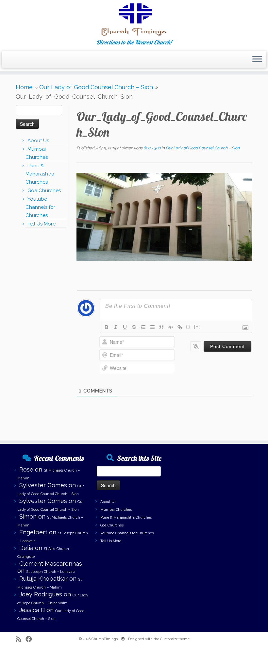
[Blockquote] (161, 327)
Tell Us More (41, 224)
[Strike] (134, 327)
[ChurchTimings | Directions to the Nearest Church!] (134, 19)
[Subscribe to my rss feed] (20, 639)
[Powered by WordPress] (123, 638)
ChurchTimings (105, 639)
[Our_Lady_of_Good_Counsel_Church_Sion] (164, 216)
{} (188, 326)
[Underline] (124, 327)
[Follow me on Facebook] (30, 639)
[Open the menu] (257, 59)
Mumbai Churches (116, 510)
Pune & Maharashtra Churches (39, 174)
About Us (38, 140)
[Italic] (115, 327)
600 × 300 (151, 148)
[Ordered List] (143, 327)
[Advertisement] (215, 483)
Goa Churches (44, 190)
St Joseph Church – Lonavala (50, 572)
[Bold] (106, 327)
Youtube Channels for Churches (40, 207)
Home (24, 87)
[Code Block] (170, 327)
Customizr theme (175, 639)
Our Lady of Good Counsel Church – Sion (96, 87)
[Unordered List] (152, 327)
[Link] (179, 327)
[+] (197, 326)
